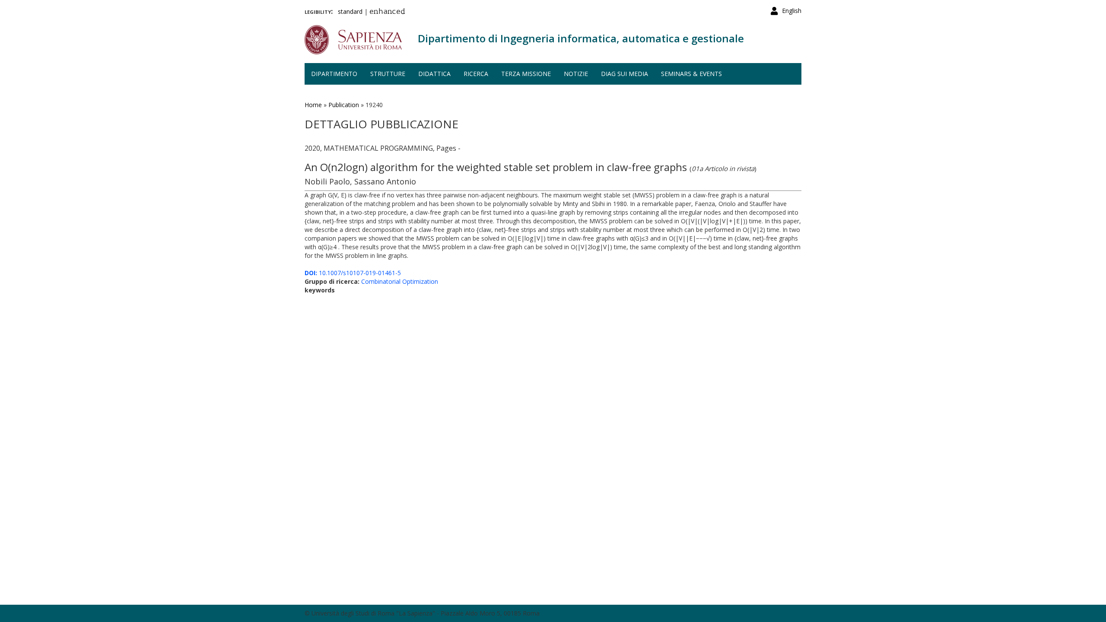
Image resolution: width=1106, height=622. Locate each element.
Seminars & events (691, 74)
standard (350, 11)
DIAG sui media (624, 74)
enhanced (387, 12)
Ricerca (476, 74)
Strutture (387, 74)
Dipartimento (334, 74)
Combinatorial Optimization (399, 281)
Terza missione (526, 74)
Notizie (576, 74)
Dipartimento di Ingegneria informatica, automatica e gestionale (581, 38)
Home (313, 105)
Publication (343, 105)
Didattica (434, 74)
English (791, 10)
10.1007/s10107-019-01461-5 (353, 273)
